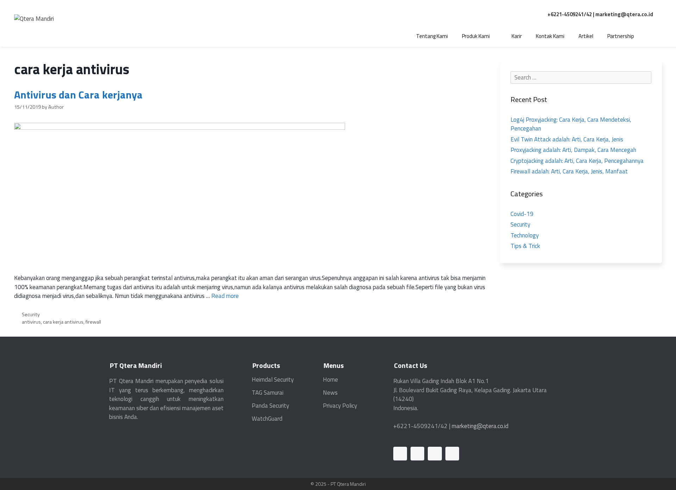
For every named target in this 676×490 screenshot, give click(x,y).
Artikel (585, 36)
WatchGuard (267, 418)
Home (330, 379)
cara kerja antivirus (63, 322)
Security (31, 314)
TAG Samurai (267, 392)
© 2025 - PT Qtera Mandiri (338, 484)
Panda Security (270, 405)
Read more (225, 295)
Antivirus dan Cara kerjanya (78, 95)
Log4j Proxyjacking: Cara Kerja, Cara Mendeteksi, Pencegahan (571, 124)
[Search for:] (581, 77)
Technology (525, 235)
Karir (517, 36)
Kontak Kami (550, 36)
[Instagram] (452, 453)
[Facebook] (417, 453)
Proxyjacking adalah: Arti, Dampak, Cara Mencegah (573, 149)
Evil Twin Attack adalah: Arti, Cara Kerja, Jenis (567, 139)
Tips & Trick (525, 245)
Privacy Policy (340, 405)
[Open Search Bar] (651, 36)
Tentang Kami (432, 36)
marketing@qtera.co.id (624, 14)
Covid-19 (522, 213)
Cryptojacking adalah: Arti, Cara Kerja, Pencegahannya (577, 160)
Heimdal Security (273, 379)
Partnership (620, 36)
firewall (93, 322)
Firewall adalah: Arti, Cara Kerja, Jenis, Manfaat (569, 171)
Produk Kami (476, 36)
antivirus (31, 322)
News (330, 392)
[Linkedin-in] (400, 453)
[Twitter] (435, 453)
